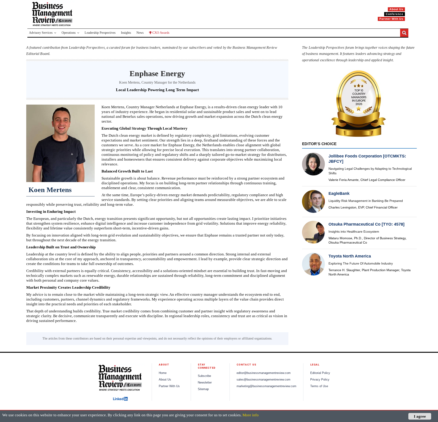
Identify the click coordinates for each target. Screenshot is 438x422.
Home (163, 373)
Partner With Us (169, 386)
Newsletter (205, 382)
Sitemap (203, 389)
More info (250, 415)
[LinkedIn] (120, 399)
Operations (69, 32)
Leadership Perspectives (100, 32)
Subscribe (204, 376)
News (139, 32)
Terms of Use (319, 386)
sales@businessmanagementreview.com (263, 379)
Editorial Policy (320, 373)
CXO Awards (160, 32)
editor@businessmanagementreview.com (264, 373)
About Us (165, 379)
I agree (420, 416)
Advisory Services (40, 32)
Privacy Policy (319, 379)
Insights (126, 32)
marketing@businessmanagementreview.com (266, 386)
